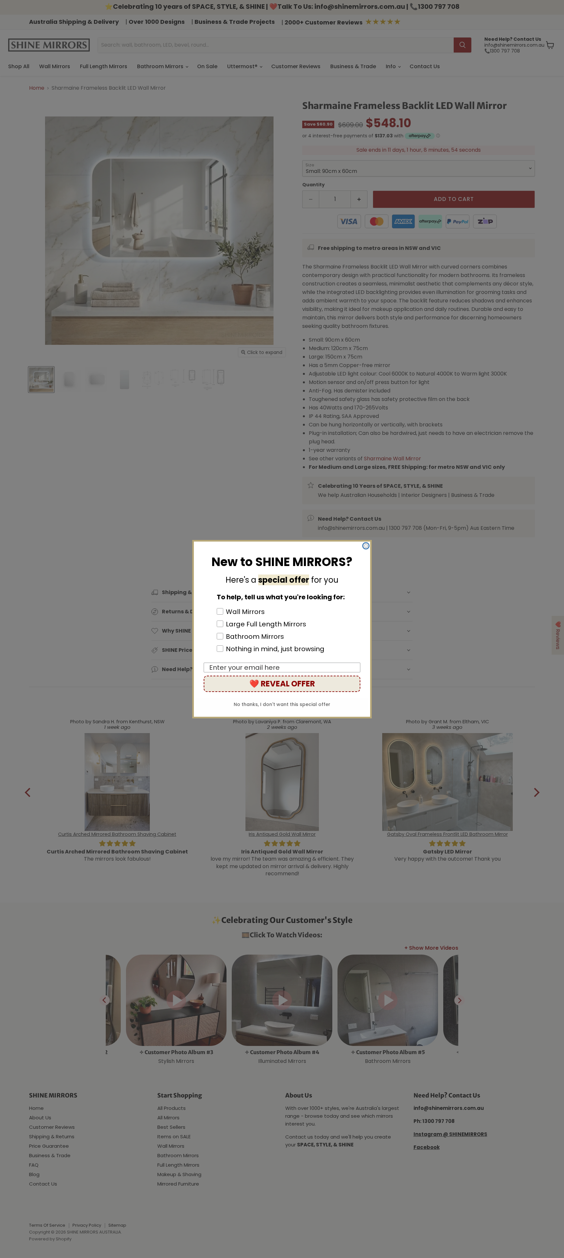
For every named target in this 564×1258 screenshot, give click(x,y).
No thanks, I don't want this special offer (282, 704)
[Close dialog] (366, 546)
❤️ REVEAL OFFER (282, 683)
